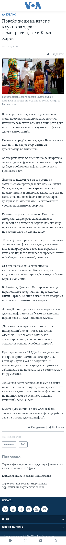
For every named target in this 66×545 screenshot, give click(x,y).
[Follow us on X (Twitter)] (21, 509)
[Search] (56, 540)
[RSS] (36, 509)
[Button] (55, 54)
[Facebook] (10, 540)
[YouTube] (41, 540)
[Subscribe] (44, 509)
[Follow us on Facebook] (5, 509)
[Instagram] (25, 540)
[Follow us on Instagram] (13, 509)
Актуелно (9, 14)
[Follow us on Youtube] (29, 509)
